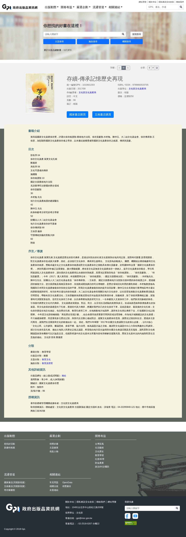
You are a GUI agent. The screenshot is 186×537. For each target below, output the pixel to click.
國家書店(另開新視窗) (14, 482)
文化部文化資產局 (87, 92)
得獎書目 (66, 486)
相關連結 (114, 7)
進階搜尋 (136, 34)
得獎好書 (54, 444)
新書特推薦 (9, 448)
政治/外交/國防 (102, 467)
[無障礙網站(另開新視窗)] (131, 523)
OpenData (67, 482)
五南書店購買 (103, 114)
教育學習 (99, 455)
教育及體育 (47, 363)
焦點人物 (54, 451)
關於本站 (152, 2)
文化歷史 (99, 451)
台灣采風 (99, 444)
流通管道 (98, 7)
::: (42, 6)
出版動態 (50, 7)
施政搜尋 (93, 41)
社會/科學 (99, 459)
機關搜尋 (126, 41)
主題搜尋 (59, 41)
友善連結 (54, 490)
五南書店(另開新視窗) (14, 486)
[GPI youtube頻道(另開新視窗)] (135, 516)
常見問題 (54, 482)
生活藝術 (99, 448)
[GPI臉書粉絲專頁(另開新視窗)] (128, 516)
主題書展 (54, 448)
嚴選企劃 (82, 7)
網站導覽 (142, 2)
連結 (64, 375)
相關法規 (54, 486)
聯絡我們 (180, 2)
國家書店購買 (77, 114)
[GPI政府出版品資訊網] (20, 7)
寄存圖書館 (9, 490)
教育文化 (46, 359)
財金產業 (99, 463)
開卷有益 (66, 7)
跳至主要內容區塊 (7, 1)
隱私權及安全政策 (166, 2)
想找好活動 (9, 444)
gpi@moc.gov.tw (84, 518)
